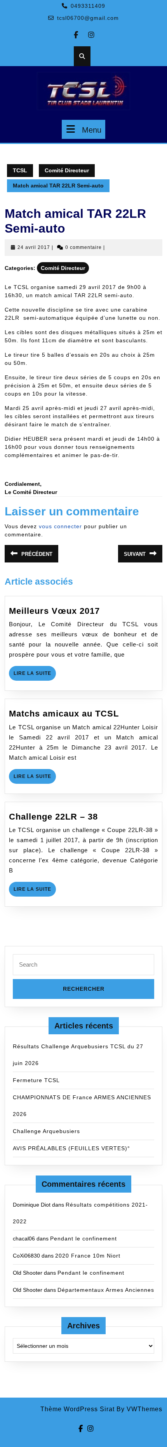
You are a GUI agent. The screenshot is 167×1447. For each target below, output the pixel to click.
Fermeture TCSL (36, 1080)
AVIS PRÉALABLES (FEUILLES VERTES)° (71, 1148)
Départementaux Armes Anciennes (105, 1290)
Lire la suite (35, 675)
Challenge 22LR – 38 (53, 817)
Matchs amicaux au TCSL (64, 713)
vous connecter (60, 526)
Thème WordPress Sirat (77, 1409)
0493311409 (88, 6)
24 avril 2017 (33, 247)
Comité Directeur (67, 170)
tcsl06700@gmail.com (88, 18)
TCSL (20, 170)
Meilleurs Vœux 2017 (54, 611)
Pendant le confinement (83, 1238)
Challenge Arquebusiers (46, 1131)
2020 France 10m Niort (87, 1256)
